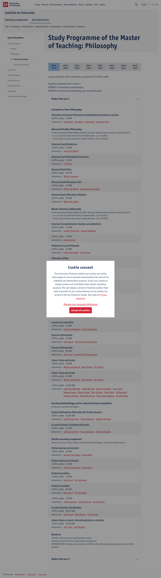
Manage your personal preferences (80, 304)
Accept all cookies (80, 310)
